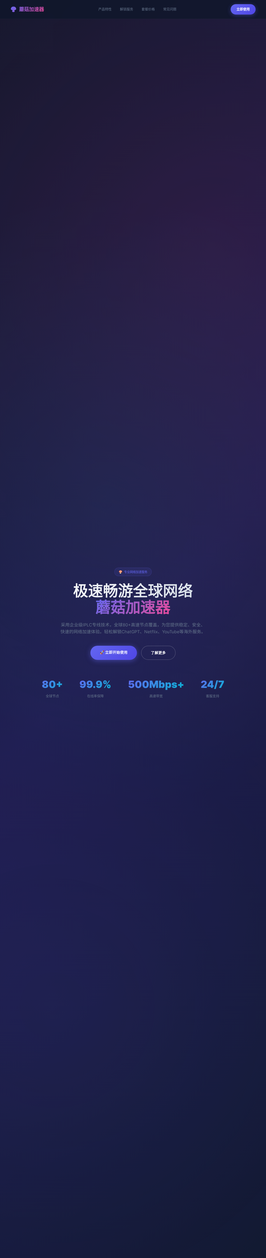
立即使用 (243, 9)
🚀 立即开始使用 (114, 652)
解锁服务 (126, 9)
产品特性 (105, 9)
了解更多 (158, 653)
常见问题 (169, 9)
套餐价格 (148, 9)
